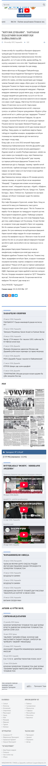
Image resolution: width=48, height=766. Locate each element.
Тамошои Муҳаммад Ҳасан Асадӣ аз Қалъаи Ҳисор (24, 332)
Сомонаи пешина (24, 15)
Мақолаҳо (29, 715)
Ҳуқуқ (5, 715)
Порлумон (29, 740)
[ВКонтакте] (3, 295)
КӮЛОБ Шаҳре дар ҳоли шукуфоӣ (16, 366)
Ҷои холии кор (8, 755)
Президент (30, 735)
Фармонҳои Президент (11, 737)
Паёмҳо (29, 704)
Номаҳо (6, 727)
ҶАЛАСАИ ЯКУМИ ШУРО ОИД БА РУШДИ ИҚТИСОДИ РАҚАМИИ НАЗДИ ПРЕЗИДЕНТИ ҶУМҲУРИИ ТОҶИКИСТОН (22, 566)
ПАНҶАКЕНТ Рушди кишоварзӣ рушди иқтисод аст (22, 323)
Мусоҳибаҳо (30, 713)
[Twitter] (16, 295)
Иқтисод (6, 706)
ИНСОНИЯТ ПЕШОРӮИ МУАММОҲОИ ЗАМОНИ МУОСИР (22, 650)
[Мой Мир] (13, 295)
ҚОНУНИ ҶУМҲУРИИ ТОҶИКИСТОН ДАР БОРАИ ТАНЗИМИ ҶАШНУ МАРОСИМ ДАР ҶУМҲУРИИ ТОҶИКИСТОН (23, 668)
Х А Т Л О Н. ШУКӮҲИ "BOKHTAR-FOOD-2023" (22, 659)
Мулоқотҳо (30, 708)
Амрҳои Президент (9, 742)
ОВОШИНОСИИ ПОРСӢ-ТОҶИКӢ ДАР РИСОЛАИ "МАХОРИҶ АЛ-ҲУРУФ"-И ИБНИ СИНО (23, 591)
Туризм (5, 724)
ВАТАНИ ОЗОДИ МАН (12, 600)
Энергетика (7, 711)
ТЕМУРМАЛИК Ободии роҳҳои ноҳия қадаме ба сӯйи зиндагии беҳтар (23, 374)
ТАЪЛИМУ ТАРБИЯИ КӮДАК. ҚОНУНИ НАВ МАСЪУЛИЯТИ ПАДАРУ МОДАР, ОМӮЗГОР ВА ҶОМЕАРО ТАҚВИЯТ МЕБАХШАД (22, 639)
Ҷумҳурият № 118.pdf (14, 452)
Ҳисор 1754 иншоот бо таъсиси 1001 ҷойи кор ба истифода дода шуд (23, 340)
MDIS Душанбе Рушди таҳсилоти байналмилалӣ (22, 359)
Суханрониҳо (31, 706)
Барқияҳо (29, 718)
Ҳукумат (29, 737)
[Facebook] (6, 295)
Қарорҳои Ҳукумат (9, 740)
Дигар (28, 742)
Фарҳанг (6, 722)
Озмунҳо (6, 752)
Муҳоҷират (7, 713)
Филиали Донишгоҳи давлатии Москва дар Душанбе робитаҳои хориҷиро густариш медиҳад (23, 350)
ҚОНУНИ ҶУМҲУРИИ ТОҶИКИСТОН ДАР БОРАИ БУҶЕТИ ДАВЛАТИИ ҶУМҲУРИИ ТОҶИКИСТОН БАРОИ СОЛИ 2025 (23, 627)
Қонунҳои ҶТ (7, 735)
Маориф (6, 720)
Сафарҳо (29, 711)
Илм (4, 718)
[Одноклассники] (9, 295)
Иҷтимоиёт (6, 708)
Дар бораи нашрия (9, 750)
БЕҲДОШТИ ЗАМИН (11, 576)
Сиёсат (5, 704)
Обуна (5, 757)
